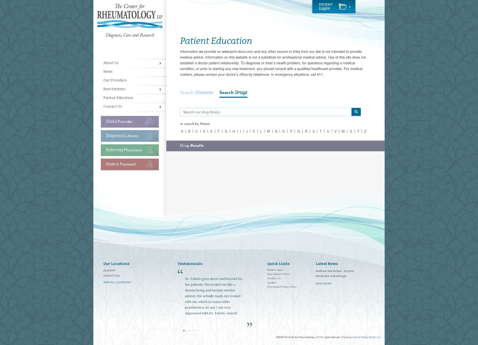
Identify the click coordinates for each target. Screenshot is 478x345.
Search (196, 92)
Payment (121, 164)
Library (122, 135)
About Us (111, 63)
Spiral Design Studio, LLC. (367, 337)
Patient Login (275, 269)
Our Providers (115, 80)
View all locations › (117, 282)
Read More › (324, 283)
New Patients (114, 89)
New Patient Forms (278, 274)
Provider (119, 121)
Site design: (347, 337)
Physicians (124, 150)
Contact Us (112, 106)
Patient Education (118, 98)
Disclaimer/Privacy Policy (282, 286)
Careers (271, 282)
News (108, 72)
